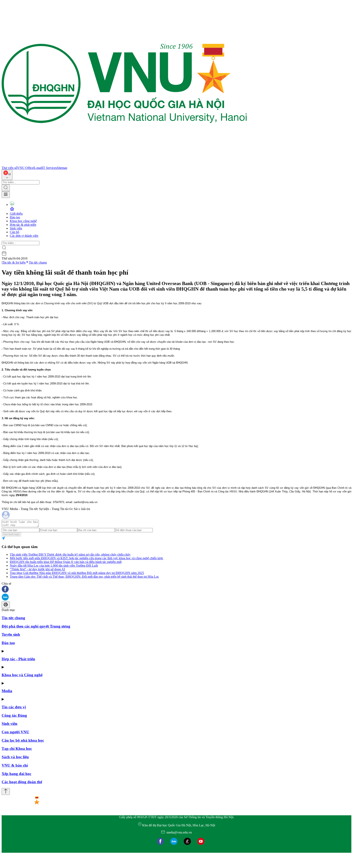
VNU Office (25, 168)
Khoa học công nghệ (23, 221)
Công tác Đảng (14, 715)
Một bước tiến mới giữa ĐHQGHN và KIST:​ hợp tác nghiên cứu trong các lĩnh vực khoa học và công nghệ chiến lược (86, 558)
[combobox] (7, 175)
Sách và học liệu (15, 757)
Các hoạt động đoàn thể (22, 782)
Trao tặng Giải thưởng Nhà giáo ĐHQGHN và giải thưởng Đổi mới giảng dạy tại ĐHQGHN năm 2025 (77, 573)
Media (7, 691)
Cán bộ (14, 232)
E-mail (38, 168)
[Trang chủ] (124, 164)
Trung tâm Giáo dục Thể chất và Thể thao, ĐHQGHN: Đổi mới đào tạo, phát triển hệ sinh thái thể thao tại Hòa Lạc (84, 576)
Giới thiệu (16, 213)
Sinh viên (16, 228)
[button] (176, 589)
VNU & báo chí (15, 765)
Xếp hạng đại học (16, 774)
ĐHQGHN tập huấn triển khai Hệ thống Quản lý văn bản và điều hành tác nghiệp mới (66, 562)
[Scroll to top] (6, 791)
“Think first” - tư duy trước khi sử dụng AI (37, 569)
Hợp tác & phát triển (23, 224)
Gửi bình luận (11, 534)
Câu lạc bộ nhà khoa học (23, 740)
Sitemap (62, 168)
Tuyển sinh (11, 634)
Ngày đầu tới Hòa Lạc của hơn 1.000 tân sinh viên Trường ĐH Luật (54, 565)
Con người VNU (15, 732)
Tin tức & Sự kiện (14, 262)
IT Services (49, 168)
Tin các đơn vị (14, 707)
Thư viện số (9, 168)
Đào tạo (15, 217)
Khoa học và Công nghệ (22, 675)
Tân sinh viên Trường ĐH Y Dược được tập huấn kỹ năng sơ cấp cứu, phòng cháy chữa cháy (70, 554)
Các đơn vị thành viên (24, 235)
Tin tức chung (38, 262)
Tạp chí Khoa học (17, 748)
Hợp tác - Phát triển (18, 659)
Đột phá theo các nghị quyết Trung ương (36, 626)
